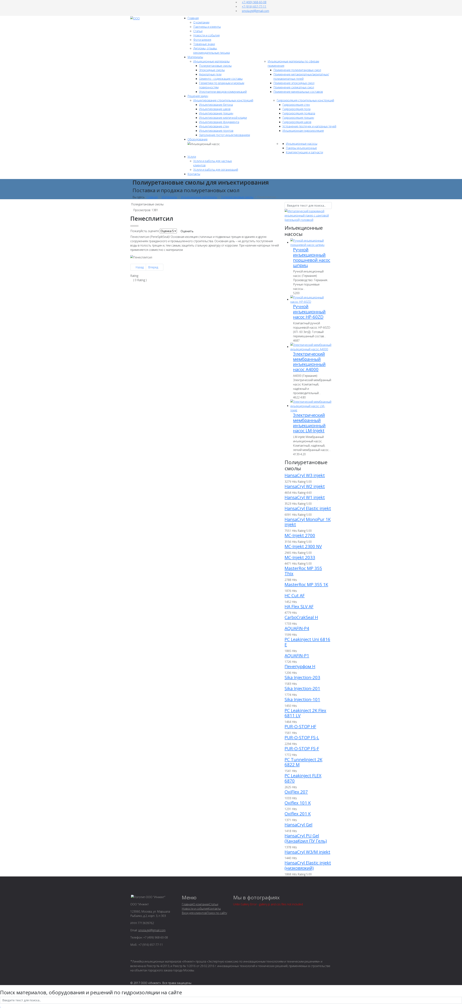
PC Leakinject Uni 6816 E (307, 641)
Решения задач (198, 96)
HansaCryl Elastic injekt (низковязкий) (308, 865)
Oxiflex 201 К (298, 814)
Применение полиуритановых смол (297, 70)
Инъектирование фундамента (219, 122)
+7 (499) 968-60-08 (254, 2)
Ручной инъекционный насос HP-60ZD (309, 311)
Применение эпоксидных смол (293, 83)
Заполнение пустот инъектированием (224, 135)
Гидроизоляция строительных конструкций (305, 100)
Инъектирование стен (214, 126)
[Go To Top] (0, 1006)
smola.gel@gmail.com (255, 11)
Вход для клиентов (194, 913)
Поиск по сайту (217, 913)
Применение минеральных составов (298, 92)
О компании (201, 22)
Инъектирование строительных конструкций (223, 100)
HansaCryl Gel (298, 825)
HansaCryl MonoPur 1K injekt (308, 521)
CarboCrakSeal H (301, 617)
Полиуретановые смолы (215, 66)
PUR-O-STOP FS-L (302, 737)
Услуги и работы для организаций (215, 170)
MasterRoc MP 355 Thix (303, 570)
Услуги (192, 157)
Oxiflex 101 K (298, 803)
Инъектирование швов (214, 109)
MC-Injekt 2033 (300, 557)
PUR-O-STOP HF (300, 726)
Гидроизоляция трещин (298, 118)
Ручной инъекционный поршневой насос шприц (311, 257)
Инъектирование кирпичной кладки (223, 118)
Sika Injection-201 (302, 688)
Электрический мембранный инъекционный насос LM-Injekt (309, 422)
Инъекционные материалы (211, 61)
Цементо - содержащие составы (221, 79)
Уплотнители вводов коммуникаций (223, 92)
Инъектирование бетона (216, 105)
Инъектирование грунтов (216, 131)
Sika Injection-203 (302, 677)
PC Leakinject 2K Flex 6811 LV (305, 713)
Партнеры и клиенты (207, 27)
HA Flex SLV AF (299, 606)
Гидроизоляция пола (296, 109)
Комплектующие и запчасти (304, 152)
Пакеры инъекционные (301, 148)
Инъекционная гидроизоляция (303, 131)
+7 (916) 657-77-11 (254, 6)
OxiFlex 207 (296, 792)
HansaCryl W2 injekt (305, 486)
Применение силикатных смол (293, 87)
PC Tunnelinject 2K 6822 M (303, 762)
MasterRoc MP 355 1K (306, 584)
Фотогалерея (202, 40)
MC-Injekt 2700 (300, 535)
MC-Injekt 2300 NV (303, 546)
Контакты (194, 174)
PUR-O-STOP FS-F (302, 748)
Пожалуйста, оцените (144, 231)
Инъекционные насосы (301, 144)
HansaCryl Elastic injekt (308, 508)
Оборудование (198, 139)
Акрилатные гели (210, 74)
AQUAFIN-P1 (297, 655)
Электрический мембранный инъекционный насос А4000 (309, 361)
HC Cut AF (295, 595)
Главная (193, 18)
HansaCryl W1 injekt (305, 497)
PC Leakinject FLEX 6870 (303, 778)
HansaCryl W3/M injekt (307, 852)
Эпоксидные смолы (212, 70)
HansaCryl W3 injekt (305, 475)
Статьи (197, 31)
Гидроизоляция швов (296, 122)
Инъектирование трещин (216, 113)
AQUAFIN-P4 (297, 628)
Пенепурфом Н (300, 666)
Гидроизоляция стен (296, 105)
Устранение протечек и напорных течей (309, 126)
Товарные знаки (204, 44)
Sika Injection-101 (302, 699)
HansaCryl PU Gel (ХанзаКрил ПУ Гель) (306, 838)
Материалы (195, 57)
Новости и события (206, 35)
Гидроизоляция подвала (298, 113)
